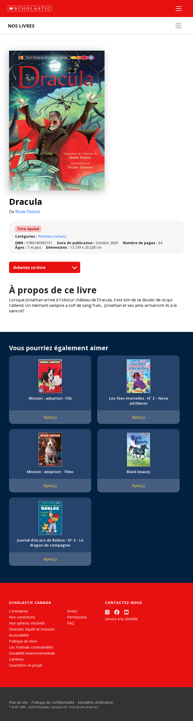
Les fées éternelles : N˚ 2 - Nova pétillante (138, 401)
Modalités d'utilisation (95, 702)
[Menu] (178, 8)
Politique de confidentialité (52, 702)
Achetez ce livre (29, 267)
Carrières (16, 659)
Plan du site (18, 702)
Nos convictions (22, 617)
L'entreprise (18, 611)
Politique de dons (23, 641)
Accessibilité (19, 635)
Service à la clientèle (121, 618)
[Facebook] (116, 612)
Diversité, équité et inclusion (32, 629)
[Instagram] (107, 612)
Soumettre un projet (25, 665)
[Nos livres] (178, 26)
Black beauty (138, 471)
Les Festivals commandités (31, 647)
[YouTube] (126, 612)
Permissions (77, 617)
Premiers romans (52, 236)
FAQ (70, 623)
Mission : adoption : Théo (50, 471)
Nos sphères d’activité (27, 623)
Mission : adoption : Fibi (50, 398)
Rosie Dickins (27, 211)
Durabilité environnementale (32, 653)
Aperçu (50, 417)
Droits (72, 611)
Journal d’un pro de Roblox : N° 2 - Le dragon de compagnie (50, 542)
